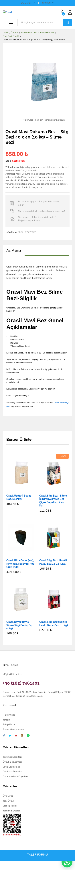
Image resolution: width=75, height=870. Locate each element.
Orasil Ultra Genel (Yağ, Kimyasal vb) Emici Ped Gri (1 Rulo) (20, 563)
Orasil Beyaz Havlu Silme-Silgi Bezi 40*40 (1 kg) (19, 625)
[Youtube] (16, 736)
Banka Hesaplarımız (13, 729)
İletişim (6, 719)
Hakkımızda (9, 714)
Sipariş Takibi (10, 805)
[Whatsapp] (28, 735)
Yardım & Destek (12, 810)
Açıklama (13, 250)
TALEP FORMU (37, 855)
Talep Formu (9, 724)
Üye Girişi (8, 796)
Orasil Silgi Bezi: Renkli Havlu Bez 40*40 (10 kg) (53, 623)
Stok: (8, 160)
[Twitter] (10, 736)
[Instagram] (22, 736)
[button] (17, 490)
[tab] (15, 252)
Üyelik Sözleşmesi (12, 762)
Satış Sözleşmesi (11, 766)
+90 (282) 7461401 (21, 683)
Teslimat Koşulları (12, 757)
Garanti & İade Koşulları (15, 776)
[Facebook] (4, 736)
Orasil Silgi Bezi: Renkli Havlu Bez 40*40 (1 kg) (53, 562)
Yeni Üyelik (8, 800)
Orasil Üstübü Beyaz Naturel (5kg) (18, 497)
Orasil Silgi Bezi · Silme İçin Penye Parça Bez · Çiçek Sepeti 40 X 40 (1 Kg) (53, 500)
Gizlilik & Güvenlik (12, 771)
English (46, 2)
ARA (67, 22)
